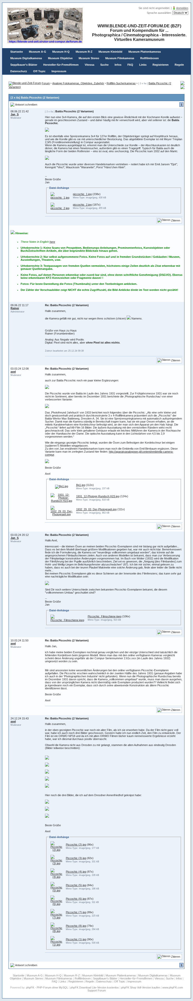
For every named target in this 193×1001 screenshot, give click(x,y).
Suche (104, 64)
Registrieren (161, 64)
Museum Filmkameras (119, 58)
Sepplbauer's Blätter (23, 64)
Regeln (179, 64)
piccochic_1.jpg (82, 194)
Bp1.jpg (80, 484)
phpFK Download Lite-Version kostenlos (94, 987)
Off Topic (39, 71)
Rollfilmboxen (149, 58)
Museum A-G (37, 51)
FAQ (130, 64)
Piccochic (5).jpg (76, 885)
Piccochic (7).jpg (76, 912)
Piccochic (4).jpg (76, 871)
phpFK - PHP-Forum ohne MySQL (47, 987)
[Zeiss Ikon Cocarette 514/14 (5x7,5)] (182, 88)
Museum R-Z (84, 51)
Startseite (16, 51)
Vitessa (89, 64)
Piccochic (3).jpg (76, 858)
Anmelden (182, 8)
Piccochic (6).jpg (76, 898)
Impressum (59, 71)
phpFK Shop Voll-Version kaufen (140, 987)
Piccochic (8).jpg (76, 925)
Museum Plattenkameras (144, 51)
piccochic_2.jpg (82, 204)
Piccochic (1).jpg (76, 939)
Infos (118, 64)
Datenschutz (18, 71)
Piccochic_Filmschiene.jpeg (104, 616)
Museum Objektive (60, 58)
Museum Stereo (89, 58)
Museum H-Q (61, 51)
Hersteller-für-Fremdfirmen (61, 64)
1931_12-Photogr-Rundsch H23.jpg (97, 496)
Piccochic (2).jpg (76, 844)
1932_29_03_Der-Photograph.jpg (96, 509)
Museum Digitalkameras (26, 58)
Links (143, 64)
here (52, 241)
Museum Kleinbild (110, 51)
